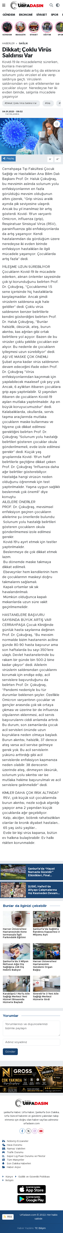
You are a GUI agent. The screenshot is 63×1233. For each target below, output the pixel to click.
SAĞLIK (23, 43)
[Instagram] (34, 1131)
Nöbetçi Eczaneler (17, 1141)
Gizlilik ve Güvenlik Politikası (34, 1176)
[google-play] (31, 1199)
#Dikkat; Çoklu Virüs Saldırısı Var (21, 103)
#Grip (47, 103)
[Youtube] (41, 1131)
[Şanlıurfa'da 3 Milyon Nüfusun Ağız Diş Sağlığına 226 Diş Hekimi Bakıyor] (16, 951)
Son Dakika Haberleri (19, 1163)
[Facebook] (22, 1131)
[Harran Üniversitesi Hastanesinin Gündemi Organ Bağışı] (46, 951)
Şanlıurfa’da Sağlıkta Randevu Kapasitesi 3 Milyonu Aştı (46, 932)
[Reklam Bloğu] (31, 1079)
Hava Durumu (14, 1145)
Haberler (8, 43)
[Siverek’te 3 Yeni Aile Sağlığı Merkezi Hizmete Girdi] (46, 983)
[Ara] (51, 5)
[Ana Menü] (3, 5)
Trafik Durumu (15, 1152)
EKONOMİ (25, 14)
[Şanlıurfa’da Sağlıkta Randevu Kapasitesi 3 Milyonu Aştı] (46, 918)
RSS (9, 1216)
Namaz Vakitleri (16, 1148)
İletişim (9, 1180)
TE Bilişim (40, 1228)
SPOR (54, 14)
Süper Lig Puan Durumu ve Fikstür (26, 1156)
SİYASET (41, 14)
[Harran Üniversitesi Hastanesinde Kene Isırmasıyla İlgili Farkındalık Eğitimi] (16, 918)
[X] (28, 1131)
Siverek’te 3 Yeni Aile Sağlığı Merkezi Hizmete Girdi (46, 997)
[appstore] (31, 1189)
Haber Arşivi (14, 1167)
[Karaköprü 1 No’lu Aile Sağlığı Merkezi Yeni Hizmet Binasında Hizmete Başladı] (16, 983)
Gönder (10, 1051)
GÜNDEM (9, 14)
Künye (9, 1176)
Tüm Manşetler (15, 1160)
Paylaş (10, 158)
